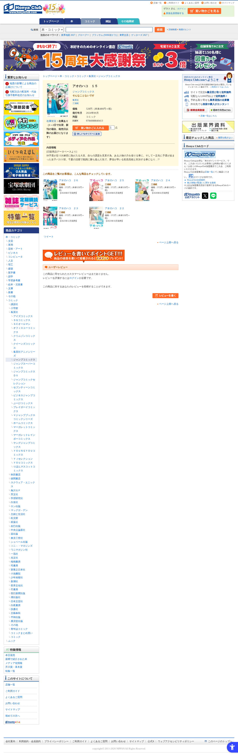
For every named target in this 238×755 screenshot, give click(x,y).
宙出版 (14, 533)
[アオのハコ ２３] (50, 227)
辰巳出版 (15, 526)
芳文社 (14, 494)
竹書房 (14, 589)
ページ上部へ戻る (168, 242)
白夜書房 (15, 605)
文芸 (10, 240)
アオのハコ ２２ (114, 208)
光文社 (14, 557)
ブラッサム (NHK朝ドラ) (104, 35)
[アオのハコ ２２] (96, 227)
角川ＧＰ (15, 490)
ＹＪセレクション (23, 458)
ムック (11, 640)
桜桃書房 (15, 561)
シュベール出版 (19, 541)
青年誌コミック (19, 629)
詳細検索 (173, 29)
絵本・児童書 (15, 284)
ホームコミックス (23, 423)
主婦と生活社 (18, 514)
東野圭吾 (124, 35)
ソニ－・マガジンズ (22, 545)
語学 (10, 276)
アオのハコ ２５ (114, 180)
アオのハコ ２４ (160, 180)
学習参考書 (14, 280)
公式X (151, 741)
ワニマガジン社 (19, 549)
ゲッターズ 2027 (139, 35)
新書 (10, 292)
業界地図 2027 (68, 35)
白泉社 (14, 502)
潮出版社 (15, 597)
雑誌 (108, 21)
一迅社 (14, 553)
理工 (10, 264)
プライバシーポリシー (56, 741)
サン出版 (15, 506)
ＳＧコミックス (21, 320)
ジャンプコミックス (24, 359)
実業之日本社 (18, 569)
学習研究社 (17, 498)
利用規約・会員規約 (30, 741)
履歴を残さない (225, 137)
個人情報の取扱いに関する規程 (201, 183)
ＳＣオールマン (21, 324)
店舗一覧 (157, 3)
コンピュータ (15, 256)
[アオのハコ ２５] (96, 199)
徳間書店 (15, 478)
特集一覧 (10, 671)
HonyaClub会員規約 (196, 180)
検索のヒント (185, 29)
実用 (10, 244)
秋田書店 (15, 474)
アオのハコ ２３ (68, 208)
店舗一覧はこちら (208, 116)
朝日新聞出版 (18, 593)
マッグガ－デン (19, 510)
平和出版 (15, 617)
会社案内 (10, 741)
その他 (11, 296)
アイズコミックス (23, 316)
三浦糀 (76, 103)
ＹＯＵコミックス (23, 462)
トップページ (51, 21)
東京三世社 (17, 538)
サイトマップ (228, 3)
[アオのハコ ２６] (50, 199)
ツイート (49, 236)
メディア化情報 (13, 663)
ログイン (181, 9)
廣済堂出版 (17, 621)
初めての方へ (12, 715)
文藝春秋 (15, 613)
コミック (90, 21)
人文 (10, 260)
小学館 (14, 308)
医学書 (11, 272)
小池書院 (15, 573)
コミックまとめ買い (22, 633)
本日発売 (10, 655)
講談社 (14, 304)
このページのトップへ (220, 741)
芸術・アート (15, 248)
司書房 (14, 565)
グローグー (83, 35)
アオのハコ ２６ (68, 180)
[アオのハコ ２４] (142, 199)
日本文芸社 (17, 601)
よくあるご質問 (192, 3)
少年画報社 (17, 577)
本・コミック (13, 237)
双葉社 (14, 522)
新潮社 (14, 581)
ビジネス (13, 252)
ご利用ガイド (173, 3)
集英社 (14, 312)
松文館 (14, 518)
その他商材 (127, 21)
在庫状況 (51, 121)
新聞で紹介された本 (16, 659)
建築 (10, 268)
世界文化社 (17, 585)
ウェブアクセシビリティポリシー (176, 741)
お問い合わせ (210, 3)
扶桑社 (14, 609)
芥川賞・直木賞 (13, 667)
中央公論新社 (18, 530)
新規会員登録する (175, 13)
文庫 (10, 288)
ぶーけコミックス (23, 403)
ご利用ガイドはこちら (219, 87)
